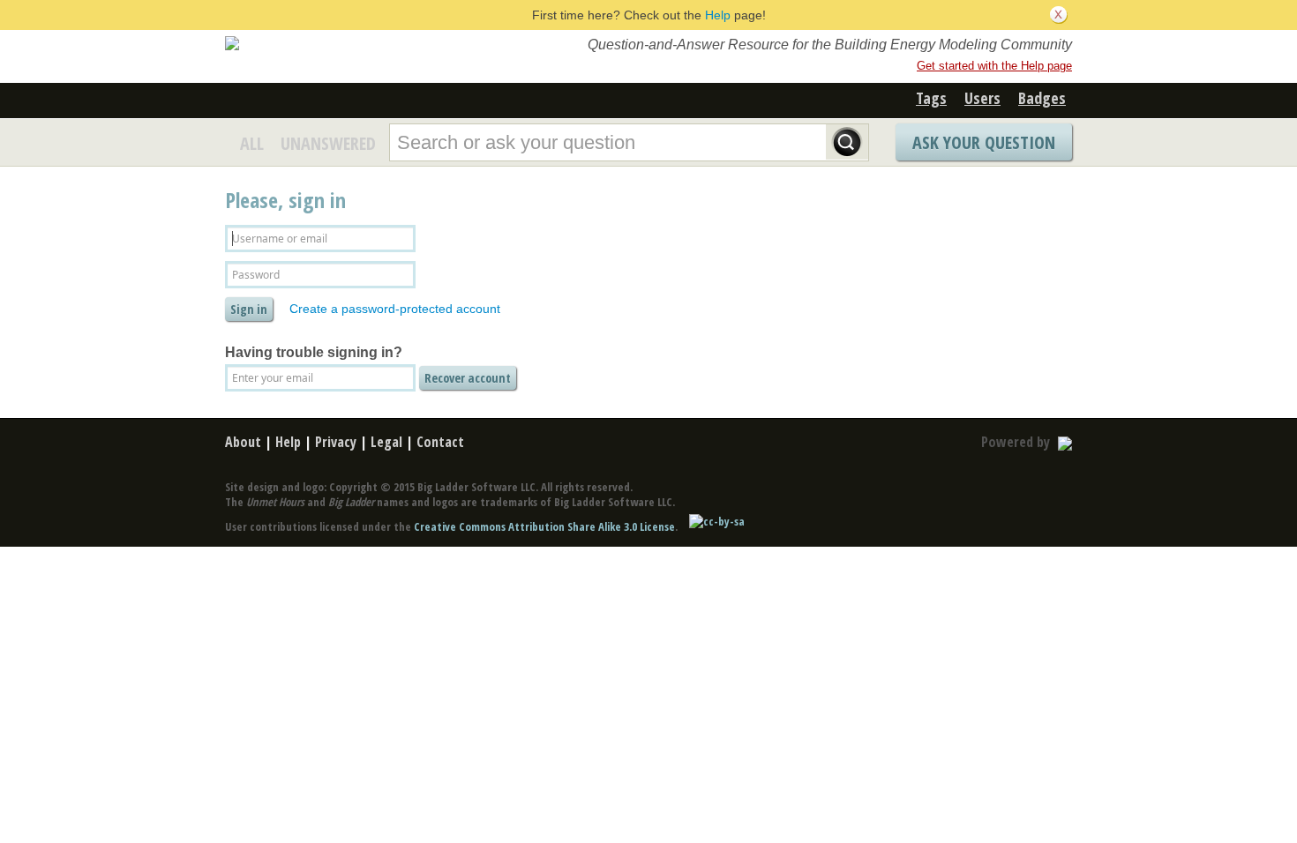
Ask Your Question (983, 142)
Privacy (335, 441)
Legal (386, 441)
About (243, 441)
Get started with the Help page (994, 65)
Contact (440, 441)
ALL (252, 143)
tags (931, 97)
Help (718, 15)
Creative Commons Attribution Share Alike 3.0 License (544, 526)
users (982, 97)
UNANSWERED (328, 143)
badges (1042, 97)
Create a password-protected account (394, 309)
